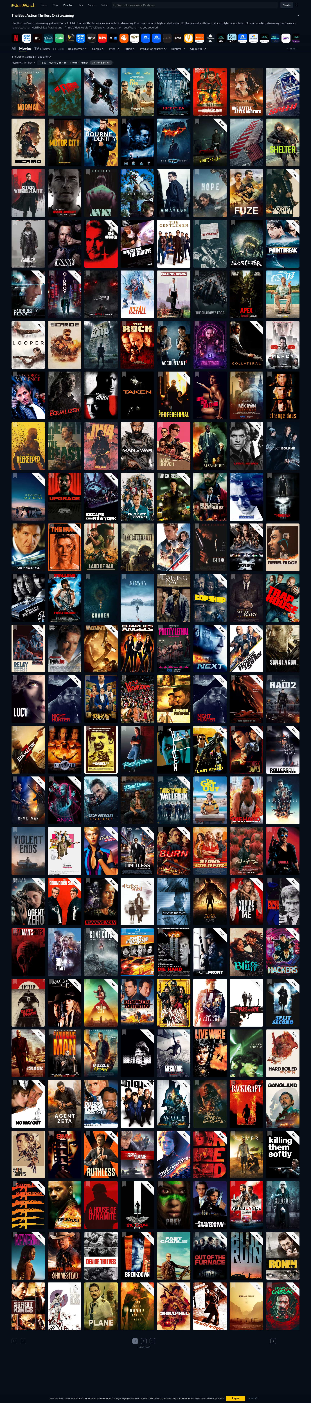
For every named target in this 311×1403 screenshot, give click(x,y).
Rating (128, 48)
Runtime (176, 48)
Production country (152, 48)
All (14, 48)
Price (112, 48)
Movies (25, 48)
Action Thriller (101, 62)
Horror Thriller (79, 62)
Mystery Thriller (58, 62)
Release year (76, 48)
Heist (43, 62)
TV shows (42, 48)
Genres (97, 48)
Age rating (196, 48)
